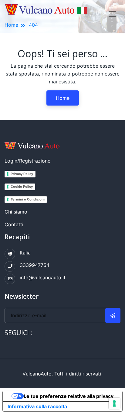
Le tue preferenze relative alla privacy (68, 396)
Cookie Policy (22, 186)
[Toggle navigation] (112, 14)
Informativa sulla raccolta (37, 406)
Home (62, 98)
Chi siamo (16, 212)
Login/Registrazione (27, 161)
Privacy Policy (22, 174)
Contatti (14, 224)
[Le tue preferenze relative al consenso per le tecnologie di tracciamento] (114, 403)
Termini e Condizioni (28, 199)
